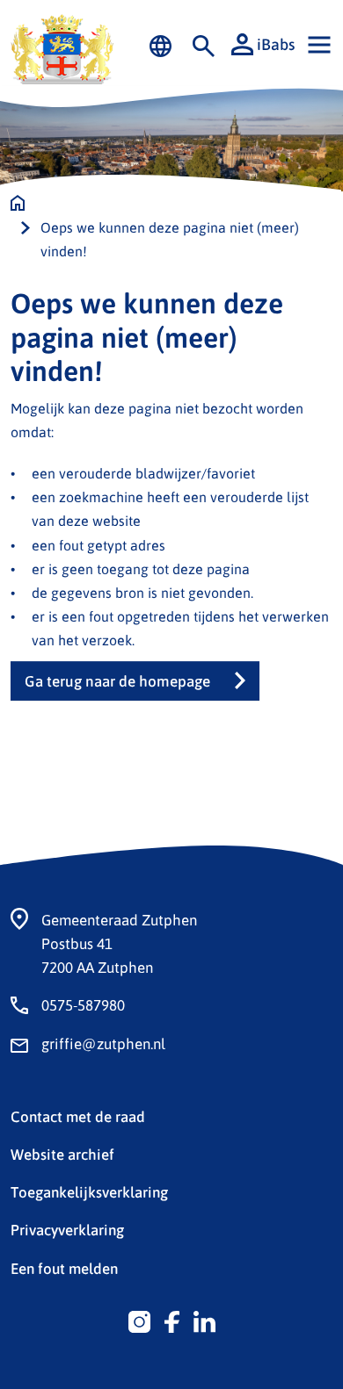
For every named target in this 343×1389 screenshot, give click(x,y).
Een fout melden (64, 1267)
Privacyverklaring (67, 1229)
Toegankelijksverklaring (89, 1191)
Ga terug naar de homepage (117, 681)
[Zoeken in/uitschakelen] (203, 45)
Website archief (62, 1153)
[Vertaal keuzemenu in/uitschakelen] (160, 45)
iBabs (276, 43)
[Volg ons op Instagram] (139, 1319)
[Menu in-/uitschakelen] (319, 45)
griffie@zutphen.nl (103, 1043)
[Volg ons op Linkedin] (204, 1319)
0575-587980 (83, 1004)
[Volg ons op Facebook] (171, 1319)
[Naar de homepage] (18, 203)
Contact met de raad (78, 1116)
